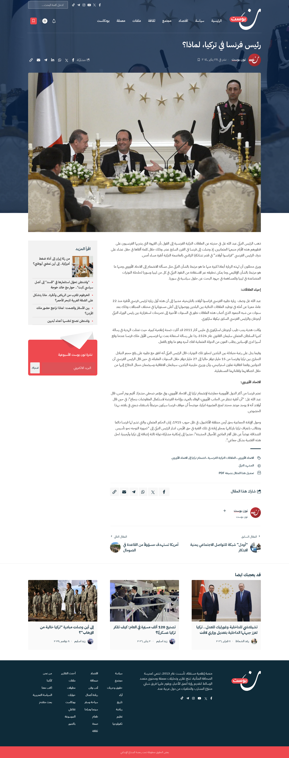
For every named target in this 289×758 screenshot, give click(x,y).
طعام (95, 717)
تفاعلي (72, 709)
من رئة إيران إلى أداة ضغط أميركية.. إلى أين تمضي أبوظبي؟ (51, 261)
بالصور (72, 724)
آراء (120, 695)
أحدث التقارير (68, 673)
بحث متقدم (45, 702)
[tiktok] (182, 698)
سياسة (199, 20)
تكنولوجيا (117, 724)
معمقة (121, 20)
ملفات (136, 20)
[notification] (54, 21)
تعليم (119, 717)
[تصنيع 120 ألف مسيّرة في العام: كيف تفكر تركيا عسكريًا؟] (144, 601)
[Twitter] (94, 4)
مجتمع (166, 20)
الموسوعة (70, 717)
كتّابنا (49, 681)
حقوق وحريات (114, 688)
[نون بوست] (245, 21)
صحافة (94, 681)
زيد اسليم (161, 641)
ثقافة (151, 20)
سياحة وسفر (91, 702)
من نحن (47, 673)
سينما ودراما (91, 709)
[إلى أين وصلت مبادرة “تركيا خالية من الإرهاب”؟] (62, 601)
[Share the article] (73, 60)
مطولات (71, 688)
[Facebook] (99, 4)
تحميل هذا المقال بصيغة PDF (236, 473)
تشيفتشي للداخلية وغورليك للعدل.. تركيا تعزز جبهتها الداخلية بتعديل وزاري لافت (226, 629)
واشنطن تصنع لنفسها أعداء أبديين (68, 320)
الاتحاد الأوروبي (246, 458)
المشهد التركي (246, 465)
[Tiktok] (73, 4)
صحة (95, 724)
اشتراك (35, 368)
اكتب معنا (47, 688)
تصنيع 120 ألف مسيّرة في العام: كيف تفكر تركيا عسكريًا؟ (145, 629)
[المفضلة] (33, 21)
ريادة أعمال (91, 695)
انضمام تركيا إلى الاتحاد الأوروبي (188, 458)
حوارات (72, 695)
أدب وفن (93, 688)
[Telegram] (78, 4)
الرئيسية (216, 20)
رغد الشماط (242, 641)
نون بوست (239, 60)
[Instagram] (84, 4)
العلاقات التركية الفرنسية (222, 458)
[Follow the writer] (224, 510)
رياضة (119, 709)
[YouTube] (89, 4)
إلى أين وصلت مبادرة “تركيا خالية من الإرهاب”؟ (67, 629)
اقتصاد (183, 20)
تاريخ (119, 702)
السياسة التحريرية (42, 695)
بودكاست (103, 20)
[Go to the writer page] (255, 512)
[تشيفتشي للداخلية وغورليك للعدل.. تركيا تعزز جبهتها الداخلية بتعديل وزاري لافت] (226, 601)
